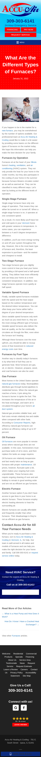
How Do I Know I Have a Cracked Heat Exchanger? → (22, 623)
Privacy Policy (16, 673)
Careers (24, 669)
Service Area (25, 660)
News (22, 663)
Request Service (20, 35)
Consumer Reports (22, 423)
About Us (12, 660)
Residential (18, 654)
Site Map (27, 676)
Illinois (33, 162)
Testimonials (11, 663)
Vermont (25, 223)
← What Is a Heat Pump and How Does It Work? (20, 615)
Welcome (6, 654)
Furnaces (16, 636)
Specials (19, 657)
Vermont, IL (16, 540)
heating (12, 165)
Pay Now (28, 30)
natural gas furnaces (11, 384)
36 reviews (22, 721)
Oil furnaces (7, 441)
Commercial (31, 654)
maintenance (26, 465)
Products (8, 657)
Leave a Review (11, 669)
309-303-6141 (20, 20)
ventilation (21, 165)
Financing (12, 30)
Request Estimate (24, 666)
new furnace (7, 130)
